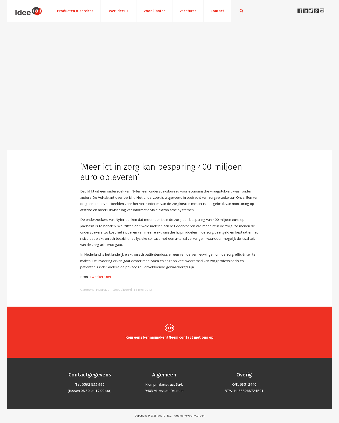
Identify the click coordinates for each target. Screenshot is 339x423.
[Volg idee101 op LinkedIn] (306, 11)
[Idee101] (28, 11)
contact (186, 337)
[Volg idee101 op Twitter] (311, 11)
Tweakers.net (100, 276)
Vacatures (188, 11)
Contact (217, 11)
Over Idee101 (118, 11)
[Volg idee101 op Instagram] (322, 11)
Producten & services (75, 11)
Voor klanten (155, 11)
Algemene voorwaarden (189, 415)
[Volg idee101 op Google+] (317, 11)
